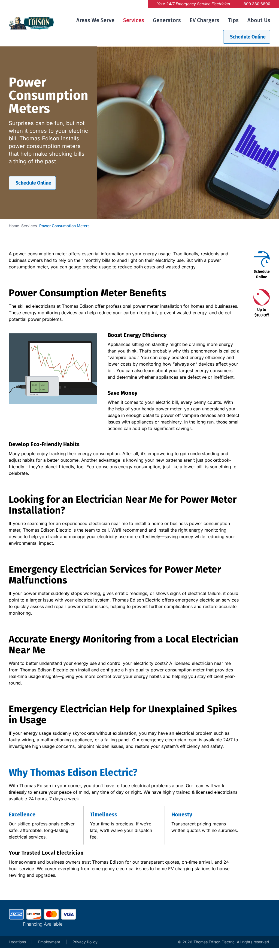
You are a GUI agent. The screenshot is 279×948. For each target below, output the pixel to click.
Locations (17, 942)
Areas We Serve (95, 20)
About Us (258, 20)
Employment (49, 942)
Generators (167, 20)
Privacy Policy (85, 942)
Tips (233, 20)
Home (14, 225)
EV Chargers (204, 20)
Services (133, 20)
